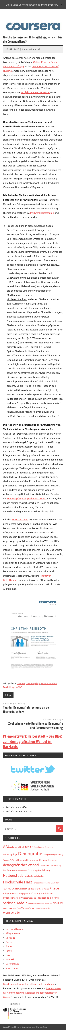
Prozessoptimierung (48, 897)
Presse (9, 941)
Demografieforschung (28, 859)
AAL (6, 846)
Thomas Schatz (28, 908)
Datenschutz (12, 963)
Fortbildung (9, 687)
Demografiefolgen (10, 860)
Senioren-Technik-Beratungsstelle (39, 903)
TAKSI (5, 908)
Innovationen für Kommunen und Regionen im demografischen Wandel (32, 992)
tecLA (10, 908)
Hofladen (36, 882)
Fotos (9, 950)
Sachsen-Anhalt (15, 903)
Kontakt (10, 959)
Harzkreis (28, 875)
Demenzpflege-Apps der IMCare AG (27, 498)
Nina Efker (35, 888)
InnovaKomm (45, 882)
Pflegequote (23, 893)
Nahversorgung (22, 888)
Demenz (21, 683)
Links (8, 954)
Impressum (12, 967)
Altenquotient (17, 846)
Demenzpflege (33, 683)
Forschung (32, 870)
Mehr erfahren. (49, 4)
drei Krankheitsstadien (41, 212)
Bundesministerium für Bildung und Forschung (28, 983)
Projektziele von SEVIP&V (35, 92)
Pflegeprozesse (10, 893)
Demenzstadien (49, 683)
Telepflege (17, 908)
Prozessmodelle (28, 897)
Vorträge (10, 937)
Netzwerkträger (14, 928)
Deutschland (44, 865)
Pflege (8, 695)
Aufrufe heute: (14, 807)
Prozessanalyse (11, 897)
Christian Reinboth (31, 49)
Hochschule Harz (17, 882)
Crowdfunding (39, 847)
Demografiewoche (48, 859)
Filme (9, 946)
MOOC (19, 687)
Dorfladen (8, 870)
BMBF (29, 846)
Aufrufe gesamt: (15, 811)
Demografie (30, 853)
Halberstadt (13, 875)
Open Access (44, 888)
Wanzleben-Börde (43, 908)
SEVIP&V (58, 903)
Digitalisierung (55, 865)
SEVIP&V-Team (20, 519)
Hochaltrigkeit (38, 876)
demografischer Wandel (21, 865)
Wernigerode (11, 912)
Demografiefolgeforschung (53, 854)
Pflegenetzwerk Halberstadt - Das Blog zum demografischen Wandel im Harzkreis (32, 741)
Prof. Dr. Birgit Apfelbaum (41, 893)
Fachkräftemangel (20, 870)
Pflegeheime (13, 933)
